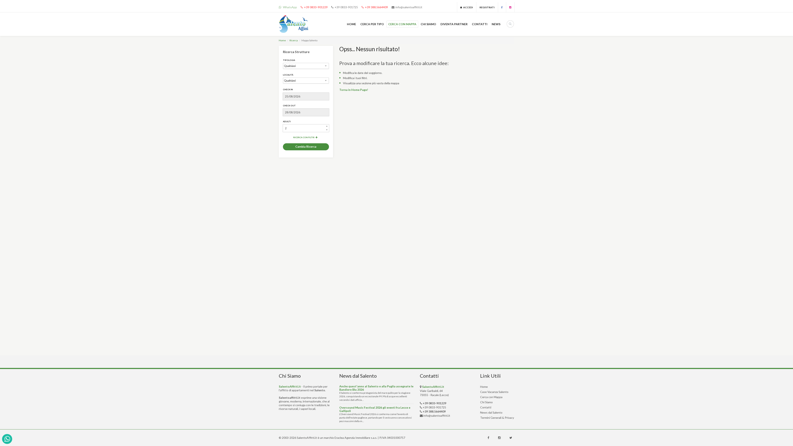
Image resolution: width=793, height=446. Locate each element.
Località (288, 75)
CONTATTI (479, 24)
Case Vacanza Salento (494, 392)
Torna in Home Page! (353, 89)
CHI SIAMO (428, 24)
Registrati (487, 7)
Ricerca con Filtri (304, 137)
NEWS (496, 24)
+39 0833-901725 (346, 7)
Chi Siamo (486, 402)
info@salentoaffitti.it (408, 7)
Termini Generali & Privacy (497, 417)
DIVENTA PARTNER (454, 24)
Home (282, 40)
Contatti (485, 407)
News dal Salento (491, 412)
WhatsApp (289, 7)
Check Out (289, 105)
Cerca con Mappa (491, 397)
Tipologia (289, 60)
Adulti (287, 121)
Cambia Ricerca (305, 146)
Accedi (467, 7)
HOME (351, 24)
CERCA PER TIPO (372, 24)
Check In (288, 89)
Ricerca (294, 40)
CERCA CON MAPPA (402, 24)
